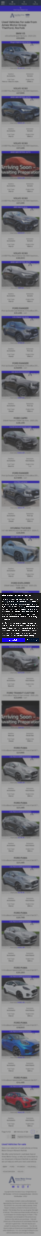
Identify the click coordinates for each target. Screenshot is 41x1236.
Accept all (13, 640)
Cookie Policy (7, 619)
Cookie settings (32, 640)
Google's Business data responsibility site (18, 628)
